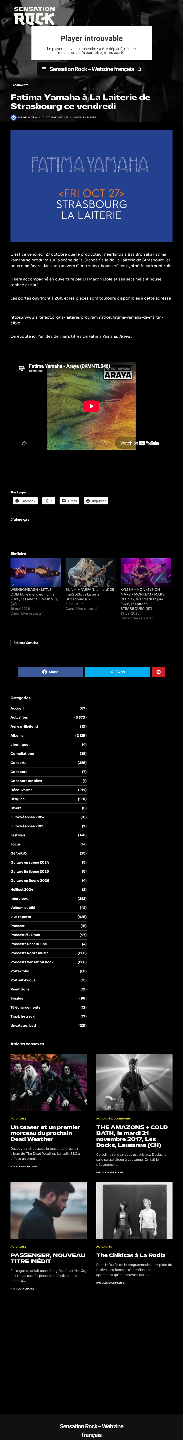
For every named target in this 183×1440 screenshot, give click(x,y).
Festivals (17, 835)
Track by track (22, 1016)
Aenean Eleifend (24, 726)
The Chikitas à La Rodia (130, 1255)
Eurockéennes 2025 (27, 826)
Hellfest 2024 (21, 889)
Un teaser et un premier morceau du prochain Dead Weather (45, 1133)
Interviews (19, 898)
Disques (17, 799)
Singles (16, 998)
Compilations (22, 753)
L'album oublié (22, 908)
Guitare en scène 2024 (29, 862)
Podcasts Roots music (29, 953)
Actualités (21, 85)
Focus (15, 844)
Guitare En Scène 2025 (29, 871)
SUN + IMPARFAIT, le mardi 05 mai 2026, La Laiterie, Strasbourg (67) (90, 594)
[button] (43, 69)
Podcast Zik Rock (25, 935)
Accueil (17, 708)
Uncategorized (23, 1025)
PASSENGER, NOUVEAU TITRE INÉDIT (47, 1258)
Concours (18, 772)
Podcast (17, 926)
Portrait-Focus (23, 980)
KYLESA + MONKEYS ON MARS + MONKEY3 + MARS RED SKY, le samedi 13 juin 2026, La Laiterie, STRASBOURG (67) (142, 599)
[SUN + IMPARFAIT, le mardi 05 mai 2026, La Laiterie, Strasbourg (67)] (91, 572)
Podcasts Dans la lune (28, 944)
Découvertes (21, 790)
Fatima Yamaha (26, 643)
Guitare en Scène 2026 (29, 880)
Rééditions (19, 989)
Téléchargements (25, 1007)
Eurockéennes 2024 (27, 817)
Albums (17, 735)
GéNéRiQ (18, 853)
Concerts (18, 763)
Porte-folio (19, 971)
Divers (15, 808)
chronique (19, 744)
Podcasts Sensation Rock (32, 962)
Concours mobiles (26, 781)
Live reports (20, 917)
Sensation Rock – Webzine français (91, 69)
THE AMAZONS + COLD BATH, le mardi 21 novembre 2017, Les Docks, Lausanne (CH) (132, 1136)
